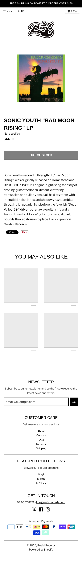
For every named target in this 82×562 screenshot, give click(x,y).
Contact (41, 435)
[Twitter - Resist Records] (34, 509)
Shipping (41, 448)
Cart (74, 11)
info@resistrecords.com (50, 502)
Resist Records (46, 545)
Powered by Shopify (41, 549)
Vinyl (41, 474)
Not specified (12, 133)
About (41, 431)
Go (74, 401)
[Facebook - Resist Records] (41, 509)
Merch (41, 478)
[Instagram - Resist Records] (48, 509)
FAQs (41, 439)
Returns (41, 444)
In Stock (41, 483)
